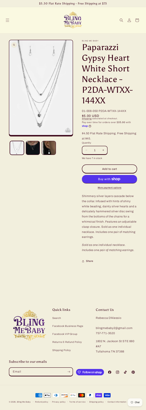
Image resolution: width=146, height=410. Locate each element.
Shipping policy (96, 402)
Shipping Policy (61, 350)
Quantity (86, 143)
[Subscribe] (69, 371)
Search (56, 318)
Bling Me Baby (24, 402)
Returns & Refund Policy (67, 342)
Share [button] (89, 261)
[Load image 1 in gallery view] (17, 148)
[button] (7, 20)
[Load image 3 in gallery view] (49, 148)
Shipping (87, 118)
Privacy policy (59, 402)
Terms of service (77, 402)
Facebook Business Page (67, 326)
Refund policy (41, 402)
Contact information (117, 402)
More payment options (109, 187)
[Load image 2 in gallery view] (33, 148)
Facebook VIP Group (64, 334)
